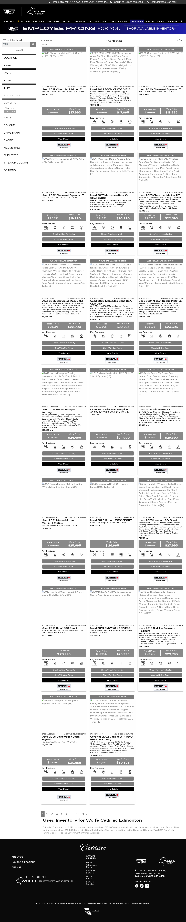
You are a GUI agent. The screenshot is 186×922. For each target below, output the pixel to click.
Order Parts (89, 877)
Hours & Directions (23, 862)
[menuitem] (20, 108)
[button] (8, 21)
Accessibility (58, 903)
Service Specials (90, 883)
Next (85, 814)
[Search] (33, 44)
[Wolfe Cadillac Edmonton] (24, 12)
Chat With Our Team (63, 134)
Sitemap (17, 867)
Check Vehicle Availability (64, 128)
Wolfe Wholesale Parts (91, 865)
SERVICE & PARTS (91, 857)
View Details (63, 139)
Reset (18, 50)
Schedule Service (91, 871)
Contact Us (42, 903)
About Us (17, 857)
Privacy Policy (76, 903)
